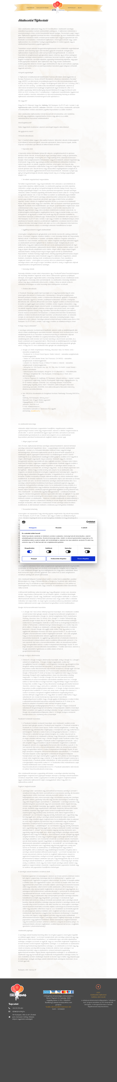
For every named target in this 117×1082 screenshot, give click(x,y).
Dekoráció (30, 7)
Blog (80, 7)
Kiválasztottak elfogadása (58, 558)
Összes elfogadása (83, 558)
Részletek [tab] (58, 528)
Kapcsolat (72, 7)
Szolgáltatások (42, 7)
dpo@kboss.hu (35, 411)
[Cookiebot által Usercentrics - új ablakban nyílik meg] (87, 522)
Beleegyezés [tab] (33, 528)
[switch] (48, 551)
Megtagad (34, 558)
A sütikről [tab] (84, 528)
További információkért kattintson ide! (58, 1007)
